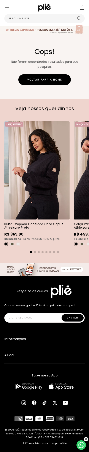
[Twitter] (55, 402)
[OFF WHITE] (18, 244)
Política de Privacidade (35, 443)
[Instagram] (24, 402)
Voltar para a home (44, 79)
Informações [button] (15, 339)
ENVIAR (72, 317)
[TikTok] (44, 402)
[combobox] (44, 18)
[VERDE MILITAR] (12, 244)
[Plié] (44, 291)
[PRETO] (6, 244)
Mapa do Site (59, 443)
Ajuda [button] (9, 355)
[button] (7, 7)
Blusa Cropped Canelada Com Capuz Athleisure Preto (33, 226)
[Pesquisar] (79, 18)
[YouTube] (65, 402)
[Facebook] (34, 402)
